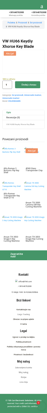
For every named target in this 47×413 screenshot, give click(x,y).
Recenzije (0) (13, 117)
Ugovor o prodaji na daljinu (23, 337)
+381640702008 (24, 286)
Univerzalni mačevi (32, 95)
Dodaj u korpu (29, 84)
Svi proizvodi (17, 95)
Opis (8, 112)
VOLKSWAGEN (14, 101)
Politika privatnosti (23, 342)
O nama (23, 324)
